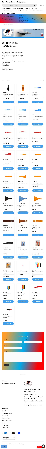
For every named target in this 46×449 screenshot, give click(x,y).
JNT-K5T (20, 292)
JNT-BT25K (5, 314)
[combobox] (19, 5)
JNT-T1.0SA (5, 248)
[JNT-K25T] (8, 287)
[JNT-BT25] (37, 287)
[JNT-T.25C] (8, 132)
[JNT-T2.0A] (37, 110)
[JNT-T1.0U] (37, 221)
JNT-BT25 (34, 292)
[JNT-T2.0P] (23, 221)
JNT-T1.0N (5, 181)
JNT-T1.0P (5, 226)
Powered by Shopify (20, 443)
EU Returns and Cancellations (8, 383)
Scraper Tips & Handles (18, 8)
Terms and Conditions (7, 413)
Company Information (7, 415)
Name (5, 339)
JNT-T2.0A (34, 115)
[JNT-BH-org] (23, 88)
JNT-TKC (34, 248)
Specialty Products (22, 11)
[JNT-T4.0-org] (37, 199)
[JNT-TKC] (37, 243)
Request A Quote (6, 418)
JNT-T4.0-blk (6, 203)
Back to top (23, 375)
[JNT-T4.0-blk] (8, 199)
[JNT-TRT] (23, 265)
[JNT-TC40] (37, 177)
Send (6, 365)
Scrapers (8, 8)
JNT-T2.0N (20, 181)
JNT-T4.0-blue (21, 203)
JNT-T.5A (5, 115)
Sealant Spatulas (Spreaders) (9, 11)
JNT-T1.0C (34, 137)
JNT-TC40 (34, 181)
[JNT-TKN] (8, 265)
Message (5, 351)
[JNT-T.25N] (23, 154)
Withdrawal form (6, 428)
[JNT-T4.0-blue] (23, 199)
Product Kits (32, 11)
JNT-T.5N (34, 159)
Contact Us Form (6, 425)
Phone (5, 345)
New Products (39, 11)
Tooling (3, 13)
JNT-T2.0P (20, 226)
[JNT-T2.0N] (23, 177)
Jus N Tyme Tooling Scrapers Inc (10, 443)
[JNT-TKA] (23, 243)
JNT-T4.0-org (35, 203)
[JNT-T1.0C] (37, 132)
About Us (4, 411)
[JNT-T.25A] (37, 88)
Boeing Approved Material (31, 8)
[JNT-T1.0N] (8, 177)
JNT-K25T (5, 292)
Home (3, 8)
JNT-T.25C (5, 137)
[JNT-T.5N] (37, 154)
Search (3, 423)
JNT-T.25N (20, 159)
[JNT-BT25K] (8, 310)
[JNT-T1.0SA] (8, 243)
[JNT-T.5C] (23, 132)
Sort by (3, 80)
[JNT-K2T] (37, 265)
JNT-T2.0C (5, 159)
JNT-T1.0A (20, 115)
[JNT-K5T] (23, 287)
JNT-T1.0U (34, 226)
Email (25, 339)
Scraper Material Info (12, 13)
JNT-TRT (20, 270)
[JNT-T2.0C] (8, 154)
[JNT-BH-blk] (8, 88)
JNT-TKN (5, 270)
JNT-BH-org (20, 92)
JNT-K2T (34, 270)
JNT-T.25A (34, 92)
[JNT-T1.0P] (8, 221)
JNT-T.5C (20, 137)
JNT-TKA (20, 248)
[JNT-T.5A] (8, 110)
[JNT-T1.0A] (23, 110)
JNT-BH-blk (6, 92)
